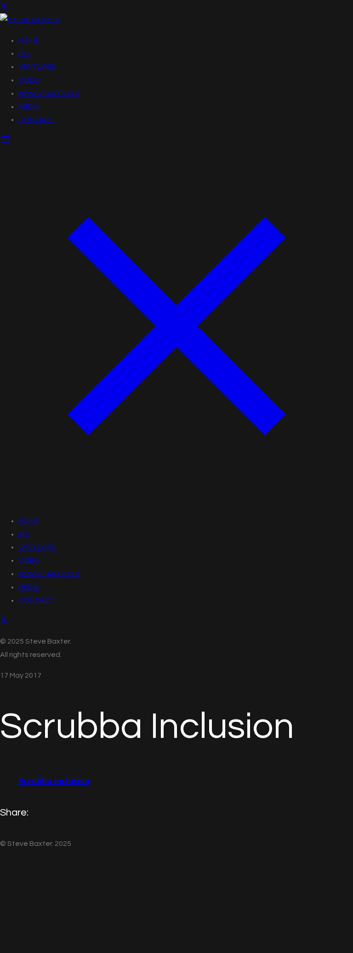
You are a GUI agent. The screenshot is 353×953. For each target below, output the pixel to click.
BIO (24, 53)
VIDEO (29, 80)
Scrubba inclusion (54, 780)
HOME (28, 40)
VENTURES (37, 66)
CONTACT (36, 119)
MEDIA (29, 106)
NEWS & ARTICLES (49, 93)
